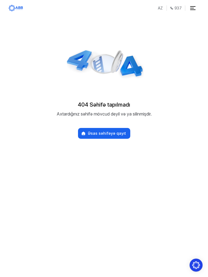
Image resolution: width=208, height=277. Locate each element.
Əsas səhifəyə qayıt (107, 133)
